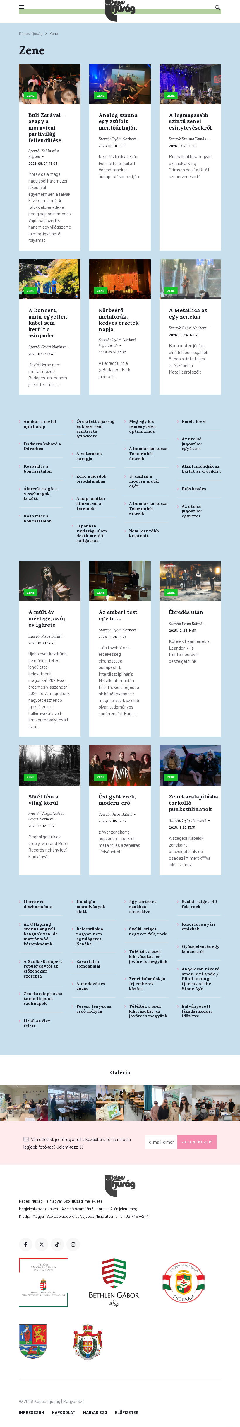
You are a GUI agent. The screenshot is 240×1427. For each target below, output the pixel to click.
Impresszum (31, 1412)
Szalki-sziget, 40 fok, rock (199, 904)
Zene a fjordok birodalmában (91, 479)
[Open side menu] (21, 7)
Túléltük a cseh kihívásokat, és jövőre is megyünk (148, 956)
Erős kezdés (194, 488)
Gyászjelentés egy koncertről (201, 949)
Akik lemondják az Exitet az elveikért (201, 469)
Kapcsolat (63, 1412)
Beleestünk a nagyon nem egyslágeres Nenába (89, 936)
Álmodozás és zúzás (90, 986)
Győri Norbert (124, 139)
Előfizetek (126, 1412)
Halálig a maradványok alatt (90, 906)
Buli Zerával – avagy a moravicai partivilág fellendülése (46, 128)
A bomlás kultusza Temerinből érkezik (148, 453)
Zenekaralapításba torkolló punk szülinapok (43, 998)
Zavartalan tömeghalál (88, 964)
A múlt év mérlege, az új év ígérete (46, 618)
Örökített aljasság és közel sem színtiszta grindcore (95, 429)
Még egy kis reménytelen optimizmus (142, 426)
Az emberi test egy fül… (118, 615)
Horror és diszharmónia (38, 904)
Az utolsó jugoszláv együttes (192, 444)
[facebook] (25, 1244)
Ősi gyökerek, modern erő (117, 799)
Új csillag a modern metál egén (144, 481)
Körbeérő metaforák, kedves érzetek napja (119, 320)
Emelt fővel (194, 421)
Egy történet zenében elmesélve (142, 906)
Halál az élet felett (37, 1023)
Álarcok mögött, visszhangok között (41, 493)
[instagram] (73, 1244)
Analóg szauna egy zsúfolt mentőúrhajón (118, 121)
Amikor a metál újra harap (40, 424)
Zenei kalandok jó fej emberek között (147, 983)
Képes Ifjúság (31, 33)
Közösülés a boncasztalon (38, 469)
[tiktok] (57, 1244)
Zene (30, 95)
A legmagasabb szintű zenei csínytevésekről (190, 121)
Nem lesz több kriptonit (144, 533)
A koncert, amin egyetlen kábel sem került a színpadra (47, 323)
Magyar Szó (95, 1412)
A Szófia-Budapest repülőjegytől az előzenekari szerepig (43, 969)
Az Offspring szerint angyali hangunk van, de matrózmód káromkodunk (41, 934)
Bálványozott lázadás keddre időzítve (197, 1011)
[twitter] (41, 1244)
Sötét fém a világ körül (43, 799)
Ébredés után (186, 612)
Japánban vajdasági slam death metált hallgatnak (91, 533)
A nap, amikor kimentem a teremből (91, 503)
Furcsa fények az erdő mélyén (94, 1009)
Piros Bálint (51, 636)
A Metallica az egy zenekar (188, 313)
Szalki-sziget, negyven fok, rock (148, 931)
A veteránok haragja (89, 456)
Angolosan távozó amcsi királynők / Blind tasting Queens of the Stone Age (201, 978)
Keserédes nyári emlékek (198, 927)
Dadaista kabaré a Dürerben (42, 446)
